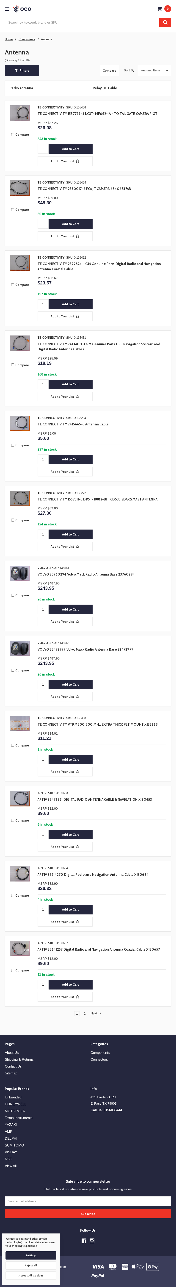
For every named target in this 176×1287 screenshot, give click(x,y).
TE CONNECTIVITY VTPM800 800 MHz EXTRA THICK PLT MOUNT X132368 (98, 724)
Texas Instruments (19, 1118)
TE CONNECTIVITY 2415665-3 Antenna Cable (73, 424)
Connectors (99, 1059)
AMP (8, 1131)
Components (100, 1052)
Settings (31, 1255)
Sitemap (11, 1073)
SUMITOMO (14, 1145)
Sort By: (129, 70)
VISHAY (11, 1152)
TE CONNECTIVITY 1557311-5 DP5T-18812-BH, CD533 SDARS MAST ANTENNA (97, 499)
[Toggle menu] (7, 9)
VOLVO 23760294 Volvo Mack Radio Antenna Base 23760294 (86, 574)
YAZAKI (11, 1125)
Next (94, 1013)
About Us (12, 1052)
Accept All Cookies (31, 1275)
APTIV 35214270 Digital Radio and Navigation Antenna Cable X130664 (93, 875)
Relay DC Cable (105, 88)
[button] (22, 70)
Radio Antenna (21, 88)
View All (10, 1166)
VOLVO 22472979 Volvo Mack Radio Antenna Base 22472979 (85, 649)
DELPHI (11, 1138)
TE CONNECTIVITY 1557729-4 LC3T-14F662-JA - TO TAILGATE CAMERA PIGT (98, 114)
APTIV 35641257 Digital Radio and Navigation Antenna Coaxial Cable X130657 (99, 949)
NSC (8, 1159)
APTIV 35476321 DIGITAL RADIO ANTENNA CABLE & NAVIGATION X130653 (95, 800)
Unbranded (13, 1097)
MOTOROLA (15, 1111)
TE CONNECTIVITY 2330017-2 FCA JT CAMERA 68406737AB (84, 189)
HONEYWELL (15, 1104)
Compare (109, 70)
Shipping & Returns (19, 1059)
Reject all (31, 1265)
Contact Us (13, 1066)
